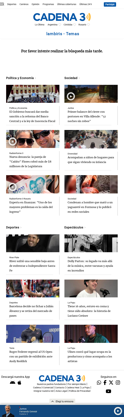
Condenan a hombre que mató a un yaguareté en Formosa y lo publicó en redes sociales (90, 207)
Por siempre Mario (77, 384)
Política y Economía (20, 78)
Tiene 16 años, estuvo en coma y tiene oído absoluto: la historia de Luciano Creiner (89, 311)
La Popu (71, 302)
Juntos (71, 108)
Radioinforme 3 (16, 153)
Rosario (82, 24)
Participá (109, 4)
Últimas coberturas (66, 4)
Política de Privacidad (79, 391)
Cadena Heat (72, 387)
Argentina (52, 24)
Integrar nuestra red (44, 391)
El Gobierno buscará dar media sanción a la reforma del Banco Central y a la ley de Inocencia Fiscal (32, 116)
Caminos (24, 4)
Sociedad (71, 78)
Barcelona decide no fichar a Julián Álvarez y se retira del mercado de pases (31, 311)
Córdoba (68, 24)
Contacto (59, 387)
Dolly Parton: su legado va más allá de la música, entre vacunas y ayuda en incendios (90, 265)
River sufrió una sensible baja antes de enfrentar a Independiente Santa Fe (32, 265)
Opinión (35, 4)
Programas (48, 4)
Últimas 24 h (85, 4)
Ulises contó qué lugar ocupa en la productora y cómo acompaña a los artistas (90, 356)
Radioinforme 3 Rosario (20, 198)
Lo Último (39, 24)
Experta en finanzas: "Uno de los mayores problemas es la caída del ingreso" (31, 207)
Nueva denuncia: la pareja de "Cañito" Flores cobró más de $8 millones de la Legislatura (30, 161)
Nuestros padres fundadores (51, 384)
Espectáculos (74, 227)
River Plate (14, 257)
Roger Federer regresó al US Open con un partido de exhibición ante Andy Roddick (30, 356)
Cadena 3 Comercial (43, 387)
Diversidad (72, 153)
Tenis (11, 348)
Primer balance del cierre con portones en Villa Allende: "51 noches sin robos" (87, 116)
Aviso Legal (61, 391)
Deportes (11, 4)
